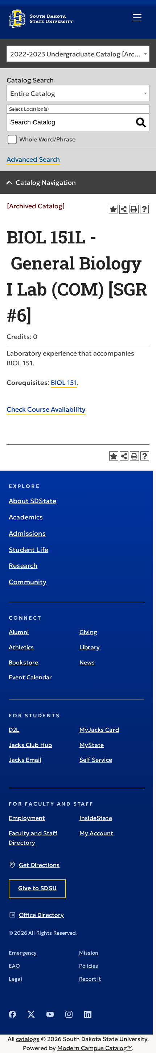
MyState (91, 744)
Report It (90, 979)
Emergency (22, 953)
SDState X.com (31, 1014)
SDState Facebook (12, 1014)
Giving (88, 632)
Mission (88, 953)
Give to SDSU (37, 888)
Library (89, 647)
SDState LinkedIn (87, 1014)
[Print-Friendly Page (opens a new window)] (134, 209)
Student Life (28, 549)
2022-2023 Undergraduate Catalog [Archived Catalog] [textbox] (79, 54)
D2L (14, 729)
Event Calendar (30, 677)
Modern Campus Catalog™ (94, 1048)
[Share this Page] (123, 209)
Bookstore (23, 662)
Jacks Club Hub (30, 744)
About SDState (32, 501)
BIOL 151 (64, 382)
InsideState (95, 817)
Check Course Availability (46, 409)
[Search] (140, 123)
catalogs (28, 1039)
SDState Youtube (50, 1014)
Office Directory (41, 914)
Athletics (21, 647)
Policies (88, 966)
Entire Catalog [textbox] (32, 93)
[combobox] (78, 54)
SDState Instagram (69, 1014)
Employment (27, 817)
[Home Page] (41, 25)
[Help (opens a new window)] (144, 209)
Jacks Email (25, 759)
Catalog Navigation (46, 182)
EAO (14, 966)
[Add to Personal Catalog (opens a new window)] (113, 209)
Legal (15, 979)
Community (28, 582)
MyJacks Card (99, 729)
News (87, 662)
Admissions (27, 533)
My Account (96, 833)
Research (23, 565)
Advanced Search (33, 159)
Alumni (19, 632)
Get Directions (39, 865)
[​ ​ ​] (137, 18)
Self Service (95, 759)
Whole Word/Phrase (47, 139)
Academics (26, 517)
